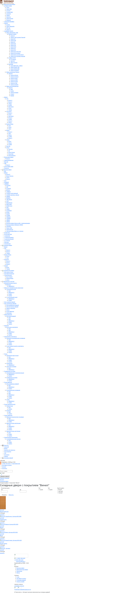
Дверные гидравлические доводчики (13, 288)
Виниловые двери (8, 157)
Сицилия (8, 14)
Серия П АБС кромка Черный (17, 37)
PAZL (7, 207)
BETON (8, 190)
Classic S (8, 29)
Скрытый (6, 447)
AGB (9, 317)
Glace (9, 128)
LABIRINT (6, 184)
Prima (9, 108)
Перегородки (9, 18)
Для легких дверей (11, 316)
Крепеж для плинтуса (9, 450)
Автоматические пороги (10, 283)
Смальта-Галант (14, 76)
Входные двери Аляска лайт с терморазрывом (18, 223)
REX (5, 171)
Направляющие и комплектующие (15, 373)
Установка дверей (8, 458)
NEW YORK (9, 204)
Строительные (8, 275)
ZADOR (6, 23)
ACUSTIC (8, 185)
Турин (7, 7)
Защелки (6, 325)
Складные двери (7, 245)
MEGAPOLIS (9, 202)
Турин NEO (9, 9)
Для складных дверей (9, 302)
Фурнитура (19, 571)
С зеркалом (7, 236)
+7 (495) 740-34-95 (6, 463)
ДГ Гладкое (13, 59)
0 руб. (3, 473)
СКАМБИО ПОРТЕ (8, 31)
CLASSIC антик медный (12, 193)
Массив (8, 146)
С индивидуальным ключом (13, 439)
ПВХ (5, 163)
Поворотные (9, 406)
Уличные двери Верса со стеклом (14, 231)
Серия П (12, 36)
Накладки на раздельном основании (15, 338)
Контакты (4, 468)
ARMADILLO (11, 286)
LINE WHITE (9, 199)
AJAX (9, 291)
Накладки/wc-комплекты (10, 336)
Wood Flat (10, 154)
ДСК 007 (2, 550)
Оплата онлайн (20, 581)
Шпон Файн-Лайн (8, 166)
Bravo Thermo (9, 176)
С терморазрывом (9, 237)
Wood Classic (11, 152)
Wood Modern (12, 155)
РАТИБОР (6, 182)
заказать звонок (5, 476)
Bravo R (8, 174)
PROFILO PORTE (12, 34)
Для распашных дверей (12, 306)
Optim (7, 177)
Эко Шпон (8, 111)
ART (7, 187)
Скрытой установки (11, 366)
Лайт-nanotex (13, 62)
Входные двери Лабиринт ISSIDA (14, 225)
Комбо (12, 91)
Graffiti (10, 105)
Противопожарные (9, 273)
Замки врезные (8, 314)
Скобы (8, 399)
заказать (2, 514)
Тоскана (8, 10)
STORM (8, 215)
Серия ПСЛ (13, 47)
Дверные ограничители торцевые (15, 417)
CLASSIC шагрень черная (12, 195)
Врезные (8, 284)
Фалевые (8, 410)
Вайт (11, 89)
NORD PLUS (9, 206)
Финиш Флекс (9, 124)
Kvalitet (8, 25)
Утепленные (7, 243)
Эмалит (6, 265)
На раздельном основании (13, 390)
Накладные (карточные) (12, 355)
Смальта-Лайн (14, 80)
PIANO (8, 209)
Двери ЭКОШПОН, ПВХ (12, 32)
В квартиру (7, 232)
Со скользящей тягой (11, 297)
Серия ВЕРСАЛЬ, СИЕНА (16, 65)
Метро (18, 572)
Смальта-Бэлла (14, 75)
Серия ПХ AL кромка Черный (17, 56)
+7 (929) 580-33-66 (15, 463)
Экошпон (6, 168)
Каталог (4, 467)
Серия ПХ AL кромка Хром (17, 54)
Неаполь (8, 17)
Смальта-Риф (13, 83)
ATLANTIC (8, 188)
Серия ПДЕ (13, 40)
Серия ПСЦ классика (15, 51)
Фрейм (12, 95)
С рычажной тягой (11, 289)
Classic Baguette (10, 26)
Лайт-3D (12, 61)
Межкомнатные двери (9, 4)
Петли (7, 310)
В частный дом (8, 234)
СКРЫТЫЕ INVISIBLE (9, 21)
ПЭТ (7, 99)
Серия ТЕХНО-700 (14, 67)
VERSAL (8, 221)
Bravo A (10, 100)
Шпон (7, 147)
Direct (9, 127)
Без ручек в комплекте (12, 327)
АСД (5, 180)
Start (9, 133)
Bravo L (8, 262)
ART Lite (8, 28)
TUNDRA (8, 218)
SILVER (8, 214)
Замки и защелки (10, 308)
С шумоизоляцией (9, 239)
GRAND (8, 196)
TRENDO (8, 217)
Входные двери (7, 169)
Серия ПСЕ (13, 43)
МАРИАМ (10, 64)
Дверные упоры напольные (13, 423)
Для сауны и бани (8, 272)
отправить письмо (19, 586)
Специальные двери (8, 270)
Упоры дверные (8, 415)
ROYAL (7, 212)
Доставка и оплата (7, 465)
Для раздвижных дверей (12, 305)
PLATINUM (9, 210)
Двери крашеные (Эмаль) (12, 72)
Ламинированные (8, 160)
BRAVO (6, 97)
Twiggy (10, 110)
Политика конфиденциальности (22, 589)
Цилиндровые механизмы (11, 437)
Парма (8, 15)
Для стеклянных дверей (10, 303)
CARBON (8, 191)
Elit (9, 151)
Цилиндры (9, 313)
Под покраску (7, 451)
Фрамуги (8, 20)
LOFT (7, 201)
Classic (10, 103)
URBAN (8, 220)
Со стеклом (7, 240)
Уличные (6, 242)
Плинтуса (6, 445)
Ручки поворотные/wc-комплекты (15, 346)
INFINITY (8, 198)
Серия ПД (12, 39)
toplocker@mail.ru (20, 561)
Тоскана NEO (9, 12)
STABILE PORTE (12, 58)
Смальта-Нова (14, 81)
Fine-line (10, 149)
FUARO (10, 294)
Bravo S (10, 117)
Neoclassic (11, 106)
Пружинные (9, 363)
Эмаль (8, 139)
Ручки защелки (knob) (9, 404)
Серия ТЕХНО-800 (14, 69)
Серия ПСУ (13, 50)
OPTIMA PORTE (8, 6)
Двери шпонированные (12, 86)
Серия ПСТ (13, 48)
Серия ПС (12, 42)
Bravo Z (8, 179)
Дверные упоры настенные (13, 431)
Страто (12, 94)
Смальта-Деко (14, 78)
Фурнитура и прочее (8, 281)
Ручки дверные (10, 311)
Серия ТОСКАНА (14, 70)
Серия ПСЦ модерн (15, 53)
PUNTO (10, 295)
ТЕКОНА (10, 73)
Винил (7, 130)
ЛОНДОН (8, 226)
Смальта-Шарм (14, 84)
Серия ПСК (13, 45)
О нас (17, 577)
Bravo (9, 141)
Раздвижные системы (9, 371)
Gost (9, 125)
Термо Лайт (9, 228)
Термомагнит (9, 229)
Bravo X (10, 102)
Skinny (10, 122)
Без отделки (9, 277)
